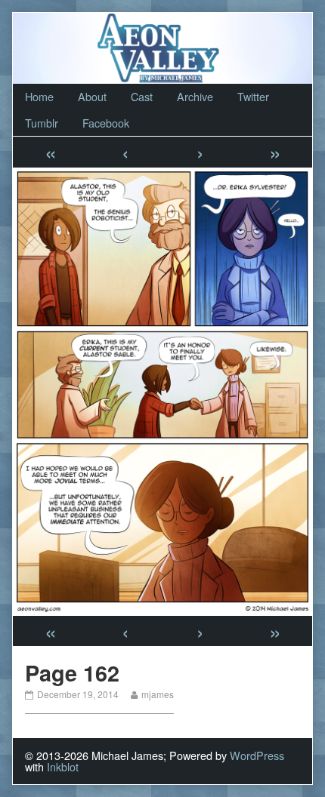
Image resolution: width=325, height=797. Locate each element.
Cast (142, 96)
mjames (157, 694)
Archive (195, 96)
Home (39, 96)
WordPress (257, 755)
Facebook (105, 123)
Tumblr (41, 123)
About (92, 96)
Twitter (253, 96)
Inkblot (63, 766)
